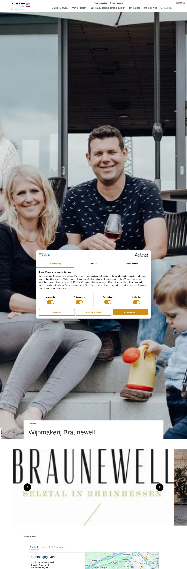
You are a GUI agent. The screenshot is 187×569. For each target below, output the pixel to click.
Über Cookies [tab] (132, 264)
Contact (34, 547)
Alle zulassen (130, 312)
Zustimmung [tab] (55, 264)
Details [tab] (93, 264)
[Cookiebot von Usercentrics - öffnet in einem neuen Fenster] (137, 255)
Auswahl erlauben (93, 312)
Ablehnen (57, 312)
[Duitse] (180, 3)
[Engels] (184, 3)
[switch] (79, 302)
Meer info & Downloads (53, 547)
